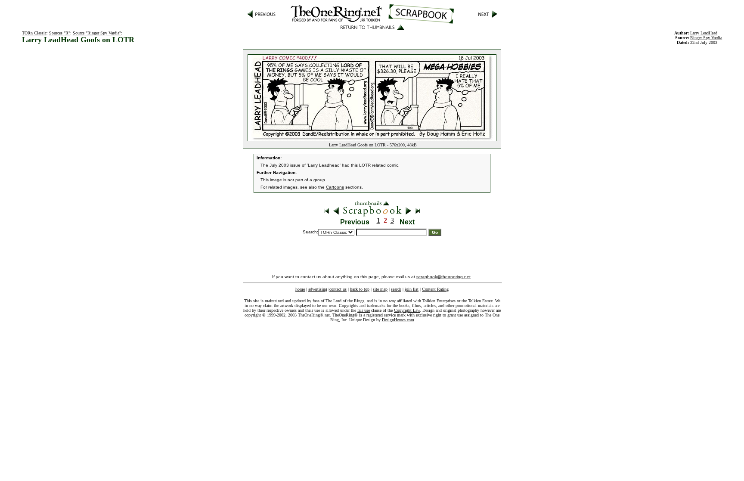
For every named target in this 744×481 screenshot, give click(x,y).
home (300, 289)
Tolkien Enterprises (439, 300)
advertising (317, 289)
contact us (338, 289)
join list (411, 289)
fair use (363, 310)
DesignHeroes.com (398, 319)
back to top (359, 289)
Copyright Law (407, 310)
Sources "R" (59, 33)
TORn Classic (34, 33)
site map (380, 289)
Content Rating (435, 289)
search (396, 289)
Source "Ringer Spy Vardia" (97, 33)
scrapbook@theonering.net (443, 276)
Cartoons (335, 187)
